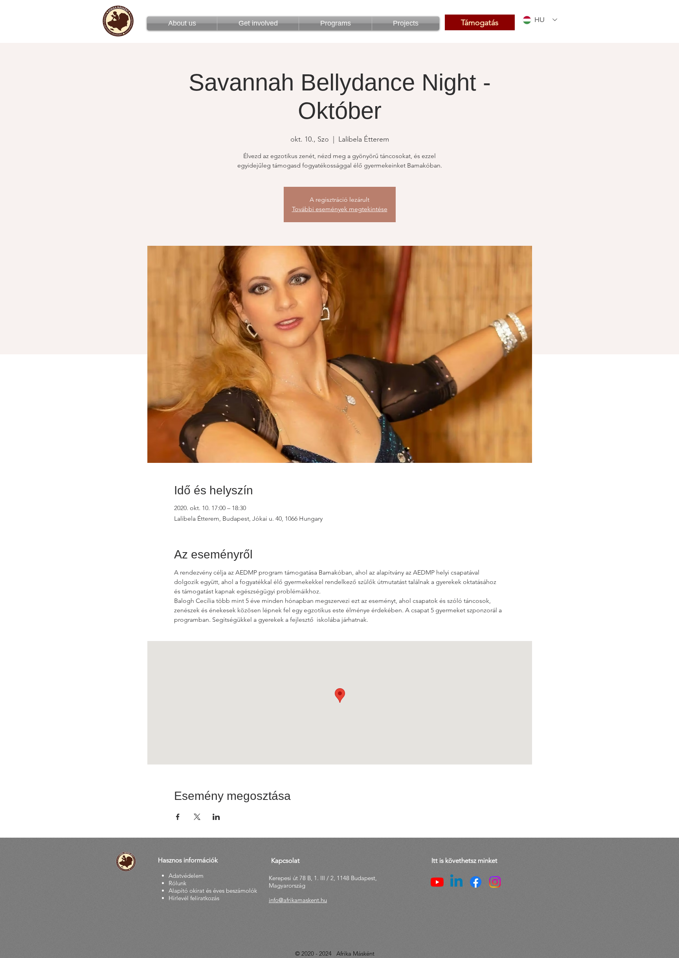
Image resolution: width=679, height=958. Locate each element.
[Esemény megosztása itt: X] (197, 817)
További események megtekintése (339, 209)
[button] (335, 23)
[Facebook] (475, 882)
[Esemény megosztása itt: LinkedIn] (216, 817)
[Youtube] (437, 882)
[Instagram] (495, 882)
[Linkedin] (456, 882)
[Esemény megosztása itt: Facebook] (178, 817)
